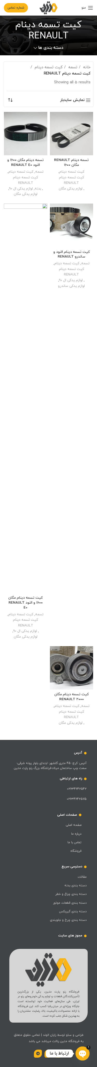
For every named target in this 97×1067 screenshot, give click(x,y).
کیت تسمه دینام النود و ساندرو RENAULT (71, 254)
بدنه (38, 188)
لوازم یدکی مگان (71, 188)
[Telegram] (38, 1054)
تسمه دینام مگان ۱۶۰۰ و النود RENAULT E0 (25, 162)
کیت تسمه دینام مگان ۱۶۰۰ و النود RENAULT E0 (25, 602)
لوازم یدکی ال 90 (21, 188)
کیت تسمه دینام (48, 67)
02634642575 (77, 799)
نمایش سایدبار (72, 100)
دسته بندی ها (50, 48)
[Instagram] (48, 1054)
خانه (86, 67)
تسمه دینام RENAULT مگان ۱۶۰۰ (71, 162)
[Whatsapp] (59, 1054)
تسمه (72, 67)
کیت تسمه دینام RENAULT (71, 180)
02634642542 (77, 789)
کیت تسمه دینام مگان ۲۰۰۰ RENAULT (71, 697)
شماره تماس (16, 8)
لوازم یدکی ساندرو (71, 285)
